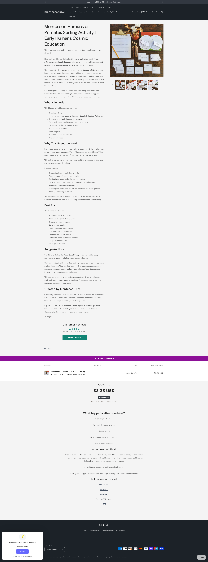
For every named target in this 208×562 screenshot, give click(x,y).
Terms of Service (108, 530)
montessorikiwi (54, 557)
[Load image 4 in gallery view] (153, 85)
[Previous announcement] (45, 2)
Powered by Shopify (64, 557)
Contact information (121, 557)
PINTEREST (104, 489)
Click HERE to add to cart (104, 358)
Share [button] (49, 348)
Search (85, 530)
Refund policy (120, 530)
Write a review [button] (74, 337)
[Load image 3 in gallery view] (142, 85)
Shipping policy (109, 557)
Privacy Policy (95, 530)
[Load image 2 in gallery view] (131, 85)
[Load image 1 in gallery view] (120, 85)
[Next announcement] (162, 2)
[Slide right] (161, 84)
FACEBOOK (104, 484)
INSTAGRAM (104, 494)
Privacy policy (87, 557)
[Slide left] (112, 84)
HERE (104, 504)
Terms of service (97, 557)
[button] (78, 7)
